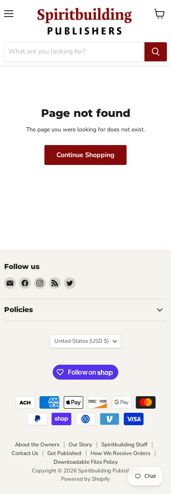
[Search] (155, 51)
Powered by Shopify (85, 479)
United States (81, 341)
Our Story (80, 444)
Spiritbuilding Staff (124, 444)
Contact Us (25, 453)
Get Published (64, 453)
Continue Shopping (85, 155)
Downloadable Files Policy (86, 462)
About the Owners (37, 444)
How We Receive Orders (120, 453)
